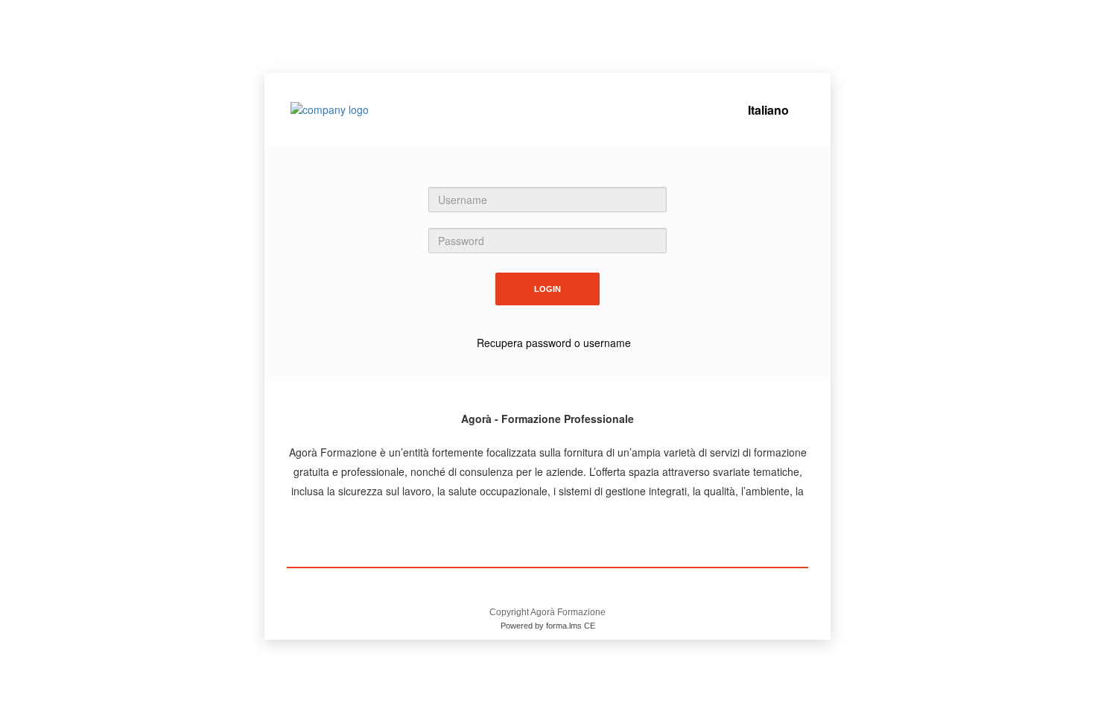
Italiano (768, 109)
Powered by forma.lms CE (548, 625)
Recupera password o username (554, 342)
